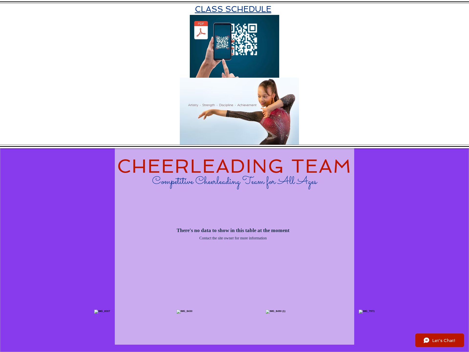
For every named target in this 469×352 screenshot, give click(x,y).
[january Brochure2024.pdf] (201, 30)
